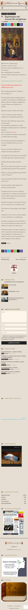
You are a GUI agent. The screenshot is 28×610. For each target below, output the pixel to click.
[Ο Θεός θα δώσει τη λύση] (4, 293)
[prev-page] (2, 304)
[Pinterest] (12, 24)
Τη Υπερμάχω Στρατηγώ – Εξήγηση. (9, 367)
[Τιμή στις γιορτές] (4, 286)
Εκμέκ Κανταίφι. (5, 259)
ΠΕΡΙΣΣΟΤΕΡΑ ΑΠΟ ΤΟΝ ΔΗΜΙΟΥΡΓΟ (14, 282)
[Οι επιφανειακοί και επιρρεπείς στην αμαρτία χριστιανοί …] (4, 299)
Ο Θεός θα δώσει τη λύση (14, 291)
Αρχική (2, 11)
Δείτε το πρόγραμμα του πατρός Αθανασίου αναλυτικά (13, 418)
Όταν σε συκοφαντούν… (21, 259)
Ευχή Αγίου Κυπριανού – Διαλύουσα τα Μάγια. (11, 351)
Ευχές (3, 353)
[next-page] (4, 304)
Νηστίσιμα (4, 373)
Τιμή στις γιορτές (12, 284)
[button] (2, 8)
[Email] (18, 24)
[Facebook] (5, 24)
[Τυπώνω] (2, 24)
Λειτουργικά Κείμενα (5, 369)
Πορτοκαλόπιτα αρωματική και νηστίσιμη (10, 371)
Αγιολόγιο (7, 11)
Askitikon (6, 21)
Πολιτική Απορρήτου (17, 606)
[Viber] (21, 24)
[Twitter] (9, 24)
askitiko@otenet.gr (17, 549)
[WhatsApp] (15, 24)
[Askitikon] (14, 3)
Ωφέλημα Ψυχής (13, 11)
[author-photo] (14, 271)
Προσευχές (4, 364)
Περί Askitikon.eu (10, 606)
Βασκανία (9, 243)
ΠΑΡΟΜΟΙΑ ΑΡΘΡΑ (9, 279)
